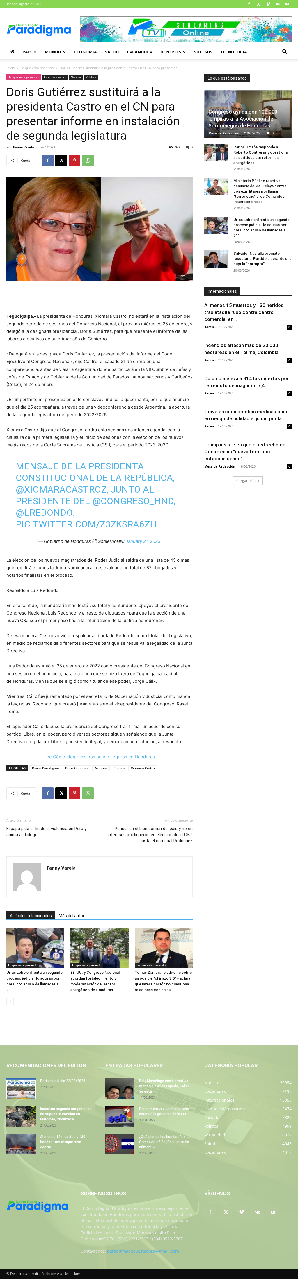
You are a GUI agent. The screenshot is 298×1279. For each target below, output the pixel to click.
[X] (258, 4)
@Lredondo (44, 512)
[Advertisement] (99, 297)
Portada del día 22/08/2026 (62, 1081)
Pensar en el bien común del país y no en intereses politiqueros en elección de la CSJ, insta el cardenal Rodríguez (150, 834)
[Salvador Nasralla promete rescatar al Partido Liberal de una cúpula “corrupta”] (216, 259)
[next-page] (19, 1001)
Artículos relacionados (31, 915)
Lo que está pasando (37, 67)
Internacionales (55, 77)
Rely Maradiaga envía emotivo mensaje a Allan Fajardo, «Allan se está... (164, 1086)
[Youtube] (287, 4)
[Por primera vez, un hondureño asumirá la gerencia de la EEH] (119, 1116)
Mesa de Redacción (223, 133)
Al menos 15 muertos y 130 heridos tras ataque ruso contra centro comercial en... (243, 312)
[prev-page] (10, 1001)
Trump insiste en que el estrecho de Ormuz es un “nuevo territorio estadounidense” (244, 451)
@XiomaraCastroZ (61, 489)
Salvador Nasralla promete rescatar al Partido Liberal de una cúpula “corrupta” (262, 258)
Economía (85, 52)
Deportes (170, 52)
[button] (285, 52)
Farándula (139, 52)
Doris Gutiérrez (76, 768)
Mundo (53, 52)
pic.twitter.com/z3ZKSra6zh (86, 524)
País (27, 52)
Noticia (76, 77)
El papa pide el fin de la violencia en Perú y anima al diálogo (46, 831)
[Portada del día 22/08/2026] (21, 1088)
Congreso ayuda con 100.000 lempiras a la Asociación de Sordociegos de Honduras (242, 119)
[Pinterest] (74, 160)
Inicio (10, 67)
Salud (112, 52)
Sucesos (203, 52)
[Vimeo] (268, 4)
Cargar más (246, 480)
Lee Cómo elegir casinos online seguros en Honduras (99, 756)
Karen (209, 327)
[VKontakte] (277, 4)
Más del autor (71, 915)
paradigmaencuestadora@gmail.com (143, 1251)
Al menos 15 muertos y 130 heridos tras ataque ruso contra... (62, 1142)
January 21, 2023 (143, 541)
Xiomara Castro (143, 768)
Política (91, 77)
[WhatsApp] (88, 160)
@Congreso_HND (132, 500)
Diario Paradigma (45, 768)
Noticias (101, 768)
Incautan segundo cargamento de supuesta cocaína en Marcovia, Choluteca (65, 1114)
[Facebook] (248, 4)
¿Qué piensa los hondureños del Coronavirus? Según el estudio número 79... (165, 1142)
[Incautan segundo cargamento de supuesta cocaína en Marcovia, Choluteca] (21, 1116)
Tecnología (234, 52)
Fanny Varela (23, 147)
